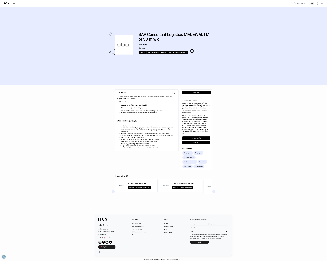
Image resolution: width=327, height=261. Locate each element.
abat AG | (143, 44)
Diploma (163, 52)
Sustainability (168, 232)
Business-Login (136, 223)
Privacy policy (168, 226)
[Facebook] (106, 242)
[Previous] (113, 191)
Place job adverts (137, 229)
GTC (165, 229)
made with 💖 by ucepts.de (105, 238)
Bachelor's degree (153, 52)
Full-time (142, 52)
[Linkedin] (100, 242)
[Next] (213, 191)
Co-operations (136, 235)
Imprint (166, 223)
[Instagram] (103, 242)
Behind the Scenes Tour (139, 232)
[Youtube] (110, 242)
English (104, 247)
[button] (174, 93)
